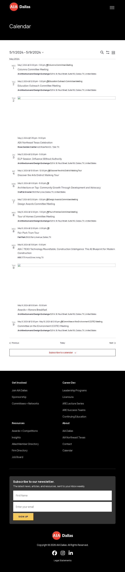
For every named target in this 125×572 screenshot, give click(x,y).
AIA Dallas (67, 431)
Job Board (17, 457)
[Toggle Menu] (112, 7)
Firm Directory (19, 450)
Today (62, 343)
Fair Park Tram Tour (28, 233)
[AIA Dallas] (19, 6)
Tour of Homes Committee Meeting (36, 217)
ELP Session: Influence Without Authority (40, 159)
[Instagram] (62, 553)
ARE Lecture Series (73, 403)
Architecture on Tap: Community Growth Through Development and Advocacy (59, 188)
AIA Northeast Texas (73, 437)
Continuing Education (74, 416)
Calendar (67, 450)
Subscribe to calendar (61, 352)
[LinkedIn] (70, 553)
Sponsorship (19, 397)
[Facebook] (54, 553)
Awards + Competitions (25, 431)
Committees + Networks (25, 403)
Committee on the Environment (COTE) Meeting (43, 326)
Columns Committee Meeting (33, 69)
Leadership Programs (74, 390)
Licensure (68, 397)
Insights (16, 437)
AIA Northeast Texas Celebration (35, 143)
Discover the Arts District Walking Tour (38, 175)
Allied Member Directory (25, 444)
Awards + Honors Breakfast (32, 310)
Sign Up (23, 516)
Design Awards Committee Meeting (36, 204)
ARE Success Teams (74, 410)
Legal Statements (62, 560)
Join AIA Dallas (19, 390)
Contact (67, 444)
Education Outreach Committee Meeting (39, 86)
